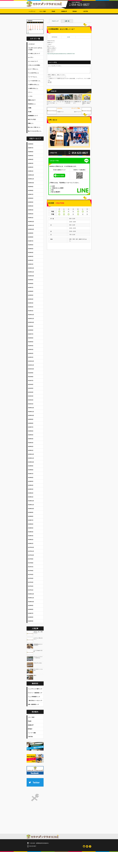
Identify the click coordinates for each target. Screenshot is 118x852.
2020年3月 (30, 442)
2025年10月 (31, 182)
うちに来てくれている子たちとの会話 (35, 48)
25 (30, 29)
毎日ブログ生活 (32, 119)
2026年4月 (30, 159)
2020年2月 (30, 446)
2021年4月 (30, 392)
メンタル (30, 96)
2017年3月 (30, 582)
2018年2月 (30, 539)
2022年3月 (30, 349)
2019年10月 (31, 462)
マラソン (30, 92)
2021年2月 (30, 400)
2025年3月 (30, 209)
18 (30, 28)
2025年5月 (30, 202)
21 (37, 28)
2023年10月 (31, 275)
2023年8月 (30, 283)
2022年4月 (30, 345)
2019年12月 (31, 454)
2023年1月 (30, 310)
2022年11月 (31, 318)
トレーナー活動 (32, 732)
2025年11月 (31, 178)
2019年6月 (30, 477)
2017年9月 (30, 559)
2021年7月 (30, 380)
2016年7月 (30, 613)
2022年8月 (30, 330)
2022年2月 (30, 353)
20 (35, 28)
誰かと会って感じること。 (34, 127)
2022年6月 (30, 338)
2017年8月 (30, 562)
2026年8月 (30, 144)
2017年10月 (31, 555)
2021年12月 (31, 361)
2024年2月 (30, 260)
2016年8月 (30, 609)
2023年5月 (30, 295)
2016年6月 (30, 617)
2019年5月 (30, 481)
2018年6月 (30, 524)
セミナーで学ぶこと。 (33, 69)
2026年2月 (30, 167)
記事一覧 (67, 21)
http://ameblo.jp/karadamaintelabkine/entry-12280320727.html (61, 53)
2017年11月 (31, 551)
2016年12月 (31, 594)
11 (30, 26)
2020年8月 (30, 423)
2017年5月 (30, 574)
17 (28, 28)
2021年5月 (30, 388)
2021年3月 (30, 396)
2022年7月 (30, 334)
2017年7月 (30, 566)
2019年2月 (30, 493)
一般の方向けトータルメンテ (35, 700)
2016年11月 (31, 597)
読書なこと (30, 123)
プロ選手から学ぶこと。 (34, 84)
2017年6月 (30, 570)
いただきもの (31, 44)
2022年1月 (30, 357)
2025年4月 (30, 206)
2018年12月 (31, 500)
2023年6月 (30, 291)
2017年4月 (30, 578)
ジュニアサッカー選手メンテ (35, 688)
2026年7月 (30, 147)
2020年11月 (31, 411)
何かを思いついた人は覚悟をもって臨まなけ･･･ (86, 103)
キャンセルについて (33, 61)
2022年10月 (31, 322)
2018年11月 (31, 504)
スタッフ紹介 (42, 11)
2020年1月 (30, 450)
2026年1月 (30, 171)
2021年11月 (31, 365)
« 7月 (28, 32)
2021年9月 (30, 372)
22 (39, 28)
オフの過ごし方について (34, 53)
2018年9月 (30, 512)
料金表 (53, 11)
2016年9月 (30, 605)
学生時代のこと (32, 104)
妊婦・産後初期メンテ (33, 704)
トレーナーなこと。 (33, 76)
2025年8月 (30, 190)
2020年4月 (30, 438)
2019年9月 (30, 465)
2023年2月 (30, 306)
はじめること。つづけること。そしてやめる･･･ (51, 103)
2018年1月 (30, 543)
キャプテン (30, 57)
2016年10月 (31, 601)
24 (28, 29)
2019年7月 (30, 473)
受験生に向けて (32, 100)
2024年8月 (30, 237)
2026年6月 (30, 151)
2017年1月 (30, 590)
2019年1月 (30, 497)
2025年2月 (30, 213)
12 (32, 26)
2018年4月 (30, 531)
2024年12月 (31, 221)
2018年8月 (30, 516)
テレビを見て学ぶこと (33, 72)
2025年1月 (30, 217)
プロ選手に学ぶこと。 (33, 88)
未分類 (68, 37)
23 (42, 28)
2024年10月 (31, 229)
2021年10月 (31, 368)
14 (37, 26)
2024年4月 (30, 252)
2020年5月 (30, 434)
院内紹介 (75, 11)
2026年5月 (30, 155)
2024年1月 (30, 264)
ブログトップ (55, 21)
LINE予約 (85, 11)
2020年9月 (30, 419)
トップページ (32, 11)
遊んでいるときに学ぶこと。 (35, 131)
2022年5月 (30, 341)
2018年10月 (31, 508)
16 (42, 26)
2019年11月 (31, 458)
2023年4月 (30, 299)
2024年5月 (30, 248)
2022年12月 (31, 314)
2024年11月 (31, 225)
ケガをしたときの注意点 (34, 65)
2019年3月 (30, 489)
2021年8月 (30, 376)
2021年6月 (30, 384)
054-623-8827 (32, 846)
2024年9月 (30, 233)
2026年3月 (30, 163)
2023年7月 (30, 287)
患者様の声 (64, 11)
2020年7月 (30, 427)
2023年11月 (31, 272)
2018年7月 (30, 520)
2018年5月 (30, 528)
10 (28, 26)
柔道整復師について (33, 115)
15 (39, 26)
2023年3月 (30, 303)
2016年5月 (30, 621)
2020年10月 (31, 415)
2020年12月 (31, 407)
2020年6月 (30, 431)
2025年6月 (30, 198)
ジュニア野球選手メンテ (34, 696)
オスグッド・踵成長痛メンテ (35, 692)
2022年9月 (30, 326)
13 (35, 26)
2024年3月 (30, 256)
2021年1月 (30, 403)
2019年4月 (30, 485)
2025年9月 (30, 186)
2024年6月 (30, 244)
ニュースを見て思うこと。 (34, 80)
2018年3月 (30, 535)
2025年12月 (31, 175)
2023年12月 (31, 268)
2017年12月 (31, 547)
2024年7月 (30, 241)
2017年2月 (30, 586)
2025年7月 (30, 194)
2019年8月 (30, 469)
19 (32, 28)
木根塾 (29, 107)
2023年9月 (30, 279)
